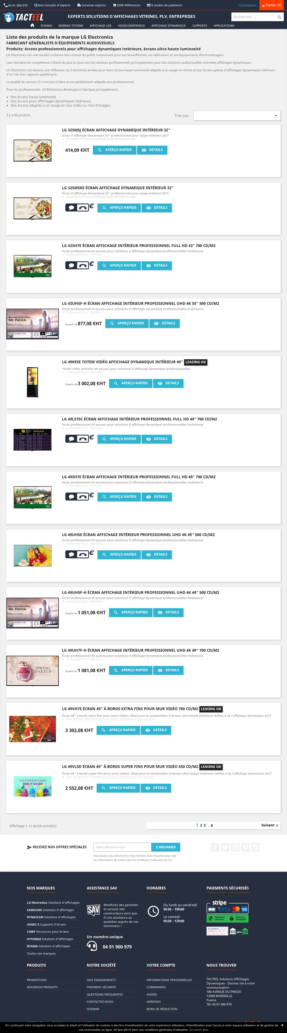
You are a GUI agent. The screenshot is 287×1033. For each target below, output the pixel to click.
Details (152, 150)
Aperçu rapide (114, 150)
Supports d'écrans (46, 924)
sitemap (93, 1009)
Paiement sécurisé (101, 987)
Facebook (215, 847)
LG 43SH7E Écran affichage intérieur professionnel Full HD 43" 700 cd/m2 (139, 245)
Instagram (255, 847)
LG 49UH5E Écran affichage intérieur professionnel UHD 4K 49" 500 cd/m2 (138, 534)
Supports (199, 26)
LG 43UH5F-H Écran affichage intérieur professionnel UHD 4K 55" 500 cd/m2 (140, 303)
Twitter (225, 847)
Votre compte (161, 965)
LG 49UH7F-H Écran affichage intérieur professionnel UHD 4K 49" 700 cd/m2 (140, 650)
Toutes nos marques (41, 953)
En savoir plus (199, 1029)
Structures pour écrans (48, 932)
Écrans (46, 26)
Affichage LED (100, 26)
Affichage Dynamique (168, 26)
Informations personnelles (169, 980)
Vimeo (245, 847)
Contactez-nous (100, 1002)
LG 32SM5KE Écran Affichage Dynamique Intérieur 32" (118, 187)
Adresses (154, 1002)
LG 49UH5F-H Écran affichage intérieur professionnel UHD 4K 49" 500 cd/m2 (140, 592)
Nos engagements (101, 980)
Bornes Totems (71, 26)
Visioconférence (131, 26)
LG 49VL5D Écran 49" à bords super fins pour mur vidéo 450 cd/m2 (130, 766)
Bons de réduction (162, 1009)
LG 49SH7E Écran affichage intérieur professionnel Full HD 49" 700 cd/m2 (139, 476)
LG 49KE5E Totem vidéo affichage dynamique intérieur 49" (122, 361)
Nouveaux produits (42, 987)
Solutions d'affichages (53, 903)
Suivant (270, 825)
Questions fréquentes (105, 994)
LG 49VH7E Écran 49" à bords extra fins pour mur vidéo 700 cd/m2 (130, 708)
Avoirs (152, 994)
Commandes (156, 987)
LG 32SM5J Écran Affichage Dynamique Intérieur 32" (116, 129)
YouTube (235, 847)
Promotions (37, 980)
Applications (224, 26)
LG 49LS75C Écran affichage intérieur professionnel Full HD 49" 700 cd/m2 (139, 418)
